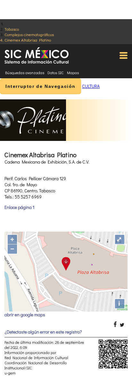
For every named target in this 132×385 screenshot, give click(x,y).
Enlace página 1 (19, 207)
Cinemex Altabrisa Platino (27, 39)
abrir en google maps (24, 315)
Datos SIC (55, 72)
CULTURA (91, 86)
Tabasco (11, 29)
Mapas (73, 72)
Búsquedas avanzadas (24, 72)
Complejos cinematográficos (29, 34)
